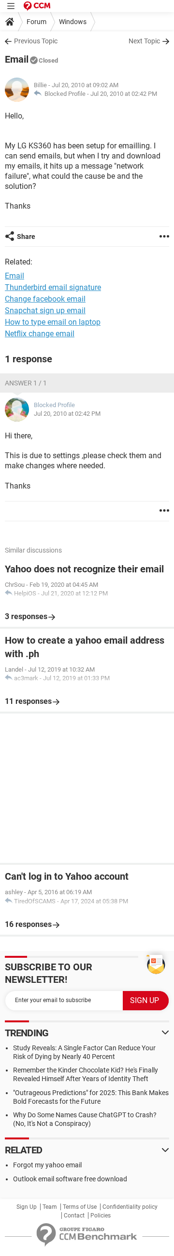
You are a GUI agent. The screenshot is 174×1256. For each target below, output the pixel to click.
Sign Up (26, 1206)
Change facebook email (45, 299)
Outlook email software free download (70, 1179)
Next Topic (144, 41)
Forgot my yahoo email (47, 1165)
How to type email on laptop (53, 322)
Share (26, 236)
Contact (74, 1215)
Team (50, 1206)
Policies (100, 1215)
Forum (36, 22)
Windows (73, 22)
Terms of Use (80, 1206)
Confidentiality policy (130, 1206)
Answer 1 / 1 (26, 383)
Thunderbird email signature (53, 287)
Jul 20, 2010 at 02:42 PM (123, 93)
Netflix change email (39, 333)
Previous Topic (36, 41)
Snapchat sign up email (45, 310)
